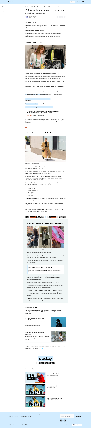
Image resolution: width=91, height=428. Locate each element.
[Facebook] (64, 420)
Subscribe (78, 1)
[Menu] (83, 2)
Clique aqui (29, 115)
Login (72, 1)
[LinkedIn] (61, 420)
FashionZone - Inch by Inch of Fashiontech (33, 6)
